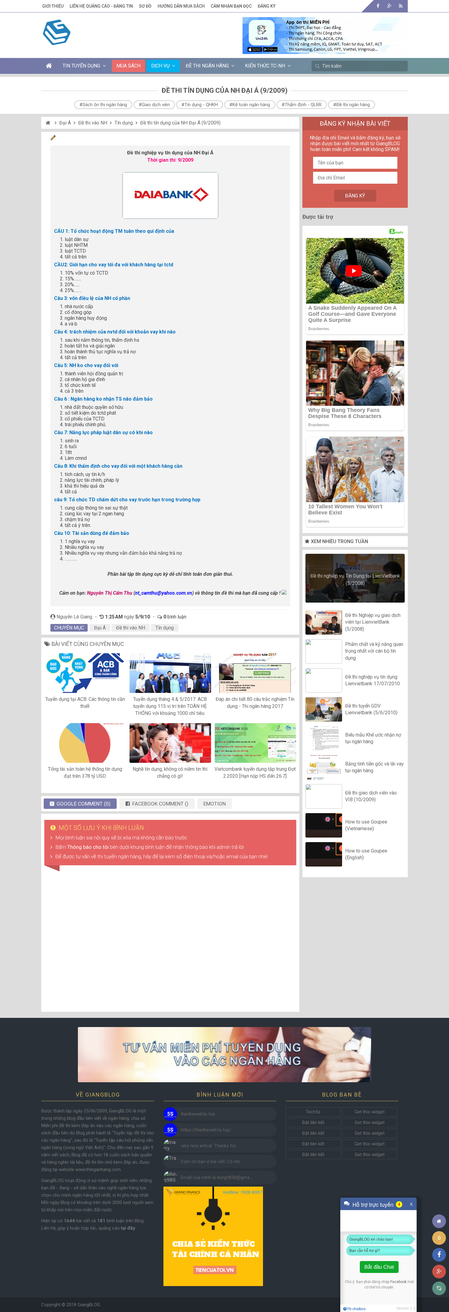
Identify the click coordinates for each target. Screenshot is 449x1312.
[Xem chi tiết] (325, 50)
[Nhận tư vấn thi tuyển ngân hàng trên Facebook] (224, 1054)
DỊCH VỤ (160, 66)
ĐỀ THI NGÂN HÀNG (207, 66)
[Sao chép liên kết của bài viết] (439, 1288)
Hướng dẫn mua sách (181, 6)
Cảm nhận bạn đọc (231, 6)
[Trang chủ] (439, 1221)
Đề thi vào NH (92, 123)
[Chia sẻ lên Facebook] (439, 1255)
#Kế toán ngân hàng (249, 104)
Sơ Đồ (145, 6)
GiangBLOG (89, 1304)
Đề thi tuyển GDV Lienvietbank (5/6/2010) (371, 709)
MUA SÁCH (128, 66)
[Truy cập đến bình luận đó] (170, 1114)
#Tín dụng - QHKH (199, 104)
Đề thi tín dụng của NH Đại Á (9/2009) (180, 123)
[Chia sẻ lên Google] (439, 1271)
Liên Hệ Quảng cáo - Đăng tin (101, 6)
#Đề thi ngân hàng (351, 104)
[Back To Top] (439, 1204)
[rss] (400, 6)
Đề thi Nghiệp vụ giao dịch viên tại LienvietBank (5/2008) (372, 622)
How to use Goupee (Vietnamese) (366, 825)
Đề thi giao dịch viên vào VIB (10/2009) (371, 796)
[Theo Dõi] (389, 6)
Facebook (398, 1282)
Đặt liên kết (313, 1122)
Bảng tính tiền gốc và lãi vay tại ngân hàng (374, 767)
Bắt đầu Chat (379, 1267)
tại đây (128, 1228)
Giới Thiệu (53, 6)
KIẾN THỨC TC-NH (265, 66)
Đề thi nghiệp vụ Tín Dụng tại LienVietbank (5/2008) (355, 579)
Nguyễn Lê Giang (74, 617)
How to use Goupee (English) (366, 854)
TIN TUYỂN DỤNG (81, 66)
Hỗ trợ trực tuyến (372, 1204)
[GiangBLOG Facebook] (378, 6)
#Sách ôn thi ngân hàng (103, 104)
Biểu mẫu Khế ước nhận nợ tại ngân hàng (373, 738)
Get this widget (370, 1112)
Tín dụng (124, 123)
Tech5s (313, 1112)
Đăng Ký (267, 6)
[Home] (48, 123)
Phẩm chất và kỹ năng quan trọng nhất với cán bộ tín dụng (374, 651)
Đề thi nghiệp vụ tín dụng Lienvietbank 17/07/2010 (372, 680)
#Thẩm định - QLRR (302, 104)
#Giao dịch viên (154, 104)
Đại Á (65, 123)
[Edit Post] (53, 139)
